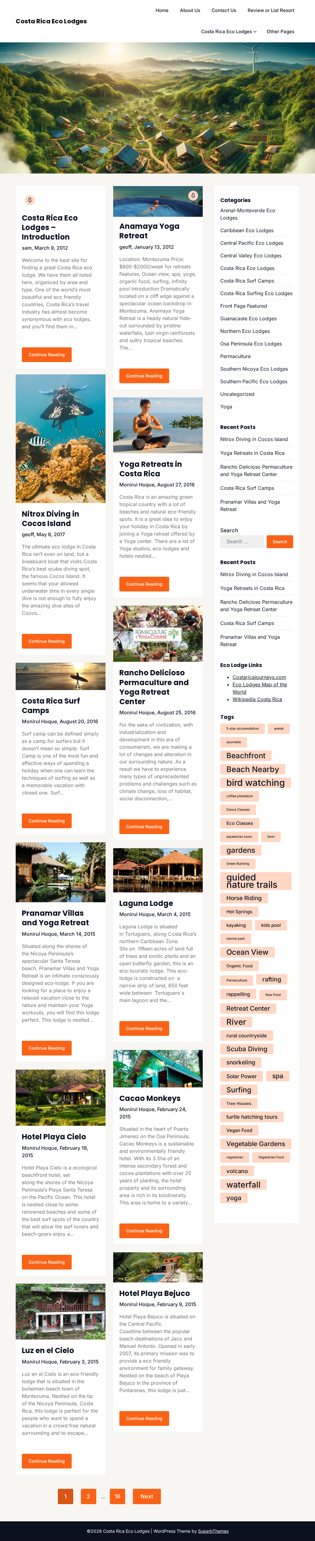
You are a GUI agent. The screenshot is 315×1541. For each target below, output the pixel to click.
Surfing (238, 1090)
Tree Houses (238, 1103)
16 (117, 1496)
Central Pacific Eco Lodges (251, 243)
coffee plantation (239, 796)
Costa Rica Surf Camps (51, 706)
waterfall (243, 1184)
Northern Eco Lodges (245, 331)
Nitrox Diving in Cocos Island (50, 519)
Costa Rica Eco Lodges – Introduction (50, 227)
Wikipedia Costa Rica (257, 699)
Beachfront (245, 755)
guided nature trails (251, 881)
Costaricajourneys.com (259, 677)
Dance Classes (238, 810)
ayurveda (233, 742)
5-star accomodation (242, 729)
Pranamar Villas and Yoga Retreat (55, 918)
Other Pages (280, 31)
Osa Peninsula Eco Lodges (251, 344)
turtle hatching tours (251, 1117)
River (236, 1022)
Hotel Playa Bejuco (154, 1293)
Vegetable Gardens (255, 1144)
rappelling (238, 994)
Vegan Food (239, 1130)
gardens (240, 850)
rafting (271, 979)
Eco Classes (239, 823)
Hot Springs (239, 912)
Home (162, 10)
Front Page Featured (243, 306)
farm (270, 837)
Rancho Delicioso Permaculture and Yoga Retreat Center (154, 687)
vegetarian (234, 1157)
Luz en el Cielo (48, 1350)
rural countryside (246, 1035)
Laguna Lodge (146, 903)
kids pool (271, 925)
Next (147, 1496)
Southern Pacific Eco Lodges (253, 381)
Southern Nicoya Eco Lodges (254, 369)
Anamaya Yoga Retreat (149, 231)
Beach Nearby (252, 769)
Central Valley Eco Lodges (250, 255)
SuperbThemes (213, 1531)
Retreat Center (248, 1008)
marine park (235, 939)
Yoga (226, 407)
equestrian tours (239, 837)
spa (277, 1076)
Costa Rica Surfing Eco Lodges (256, 293)
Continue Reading (47, 354)
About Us (190, 10)
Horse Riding (244, 898)
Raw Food (273, 995)
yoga (233, 1198)
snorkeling (240, 1062)
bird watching (255, 783)
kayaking (236, 925)
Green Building (237, 864)
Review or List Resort (271, 10)
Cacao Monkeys (150, 1098)
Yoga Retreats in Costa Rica (150, 469)
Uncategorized (237, 394)
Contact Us (224, 10)
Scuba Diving (246, 1049)
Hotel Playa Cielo (54, 1137)
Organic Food (239, 965)
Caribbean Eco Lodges (246, 230)
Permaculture (235, 356)
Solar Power (241, 1076)
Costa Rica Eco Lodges (51, 21)
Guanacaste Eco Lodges (248, 318)
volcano (237, 1171)
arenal (279, 729)
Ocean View (247, 952)
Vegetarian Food (271, 1157)
